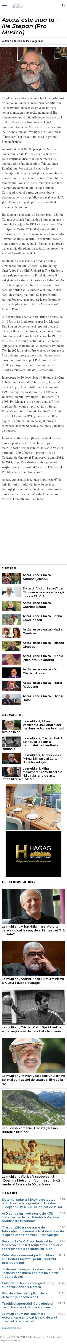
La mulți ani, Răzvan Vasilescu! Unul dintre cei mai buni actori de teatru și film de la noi (33, 727)
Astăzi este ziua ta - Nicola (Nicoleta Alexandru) (43, 658)
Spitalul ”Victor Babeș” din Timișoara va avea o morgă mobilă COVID (43, 592)
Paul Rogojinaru (35, 41)
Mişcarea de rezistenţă (33, 5)
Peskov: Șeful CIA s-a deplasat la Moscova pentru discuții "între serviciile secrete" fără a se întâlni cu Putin (32, 1245)
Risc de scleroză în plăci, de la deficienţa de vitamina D (24, 1295)
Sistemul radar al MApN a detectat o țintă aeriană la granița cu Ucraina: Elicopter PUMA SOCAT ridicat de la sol (32, 1203)
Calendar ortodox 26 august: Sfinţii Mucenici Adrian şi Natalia (28, 1285)
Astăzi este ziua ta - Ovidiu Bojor (43, 698)
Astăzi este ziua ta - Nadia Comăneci (42, 631)
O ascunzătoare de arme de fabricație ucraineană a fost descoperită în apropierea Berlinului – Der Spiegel (33, 1231)
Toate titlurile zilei (11, 1328)
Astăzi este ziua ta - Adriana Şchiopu (38, 577)
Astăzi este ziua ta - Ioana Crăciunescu (42, 618)
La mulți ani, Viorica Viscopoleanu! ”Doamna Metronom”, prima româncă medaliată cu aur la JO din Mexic (31, 1180)
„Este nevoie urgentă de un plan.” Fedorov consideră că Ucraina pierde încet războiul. (30, 1273)
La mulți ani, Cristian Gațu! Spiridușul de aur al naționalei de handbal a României (32, 744)
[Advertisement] (33, 538)
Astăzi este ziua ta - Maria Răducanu (42, 684)
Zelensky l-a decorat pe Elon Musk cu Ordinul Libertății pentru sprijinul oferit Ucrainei (29, 1259)
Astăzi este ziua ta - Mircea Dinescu (43, 645)
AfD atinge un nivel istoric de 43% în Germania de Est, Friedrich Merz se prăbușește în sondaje (30, 1217)
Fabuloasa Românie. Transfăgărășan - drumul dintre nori (31, 1130)
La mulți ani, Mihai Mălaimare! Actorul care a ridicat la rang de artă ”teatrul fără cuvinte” (32, 774)
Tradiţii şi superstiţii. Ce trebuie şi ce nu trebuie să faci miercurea (27, 1305)
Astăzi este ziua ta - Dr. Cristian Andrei (40, 671)
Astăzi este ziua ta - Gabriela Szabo (38, 605)
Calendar (28, 882)
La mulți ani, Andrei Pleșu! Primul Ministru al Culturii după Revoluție (42, 758)
